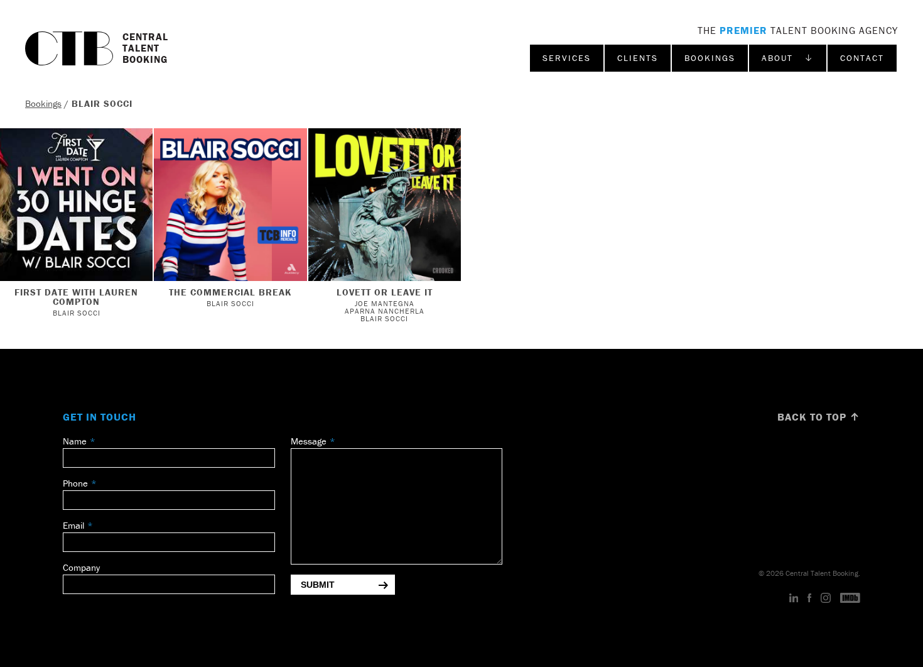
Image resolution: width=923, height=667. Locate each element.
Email (73, 525)
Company (81, 567)
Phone (75, 483)
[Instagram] (826, 598)
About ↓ (788, 57)
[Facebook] (809, 598)
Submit (318, 585)
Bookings (709, 57)
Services (566, 57)
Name (75, 441)
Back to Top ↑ (818, 417)
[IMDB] (850, 598)
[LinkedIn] (794, 598)
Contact (862, 57)
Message (309, 441)
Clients (637, 57)
